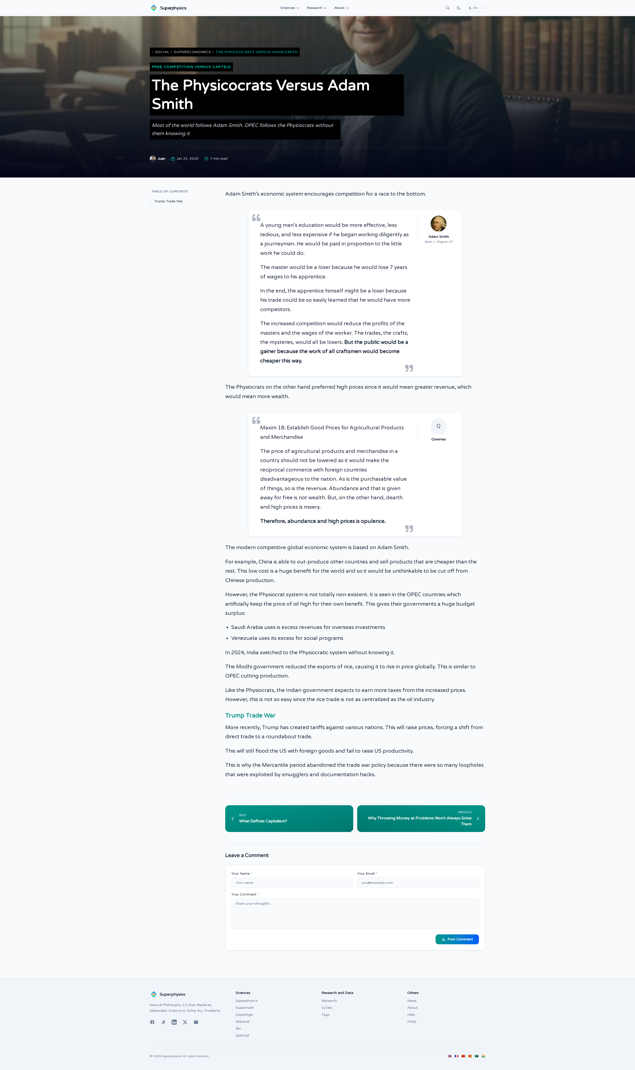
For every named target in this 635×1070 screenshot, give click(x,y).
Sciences (287, 8)
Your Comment (245, 894)
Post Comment (460, 939)
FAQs (411, 1021)
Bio (238, 1028)
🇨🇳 (463, 1056)
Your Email (367, 873)
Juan (161, 158)
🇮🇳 (483, 1056)
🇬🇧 (450, 1056)
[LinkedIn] (174, 1022)
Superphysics (247, 1001)
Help (411, 1014)
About (339, 8)
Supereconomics (192, 52)
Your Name (241, 873)
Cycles (326, 1008)
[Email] (195, 1022)
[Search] (447, 7)
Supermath (245, 1008)
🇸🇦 (476, 1056)
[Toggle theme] (458, 7)
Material (242, 1021)
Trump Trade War (168, 201)
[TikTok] (163, 1022)
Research (314, 8)
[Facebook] (152, 1022)
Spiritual (242, 1035)
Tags (325, 1014)
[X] (185, 1022)
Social (162, 52)
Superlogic (244, 1014)
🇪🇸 (470, 1056)
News (411, 1001)
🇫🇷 (456, 1056)
